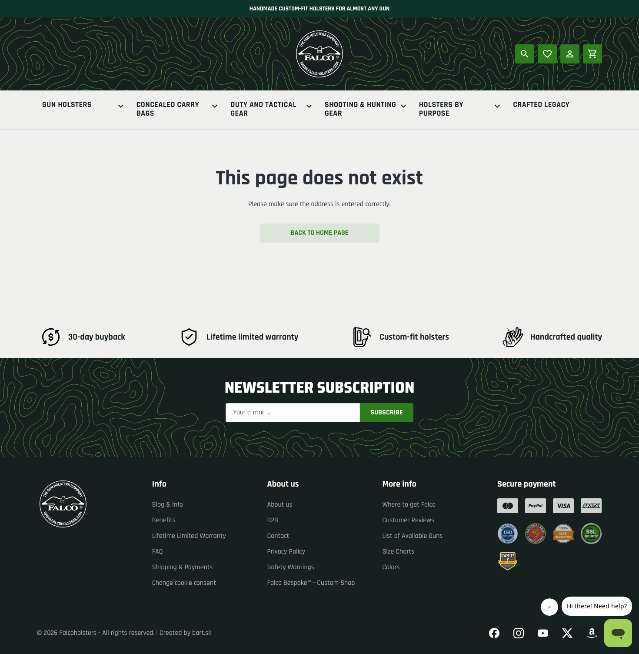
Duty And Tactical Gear (263, 109)
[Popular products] (547, 53)
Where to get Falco (409, 504)
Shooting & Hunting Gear (360, 109)
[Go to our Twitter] (567, 633)
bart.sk (201, 632)
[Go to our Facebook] (494, 633)
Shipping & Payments (182, 567)
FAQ (157, 551)
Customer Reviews (408, 520)
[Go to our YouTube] (542, 633)
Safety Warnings (290, 567)
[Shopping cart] (592, 53)
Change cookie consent (184, 582)
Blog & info (167, 504)
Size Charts (398, 551)
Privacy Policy (286, 551)
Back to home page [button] (320, 232)
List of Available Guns (412, 536)
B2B (272, 520)
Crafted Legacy (541, 105)
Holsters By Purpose (441, 109)
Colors (390, 567)
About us (280, 504)
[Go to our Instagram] (518, 633)
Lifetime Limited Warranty (189, 536)
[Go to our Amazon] (591, 633)
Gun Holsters (67, 105)
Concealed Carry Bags (168, 109)
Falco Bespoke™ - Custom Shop (311, 582)
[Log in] (569, 53)
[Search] (524, 53)
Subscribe (386, 412)
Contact (278, 536)
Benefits (164, 520)
